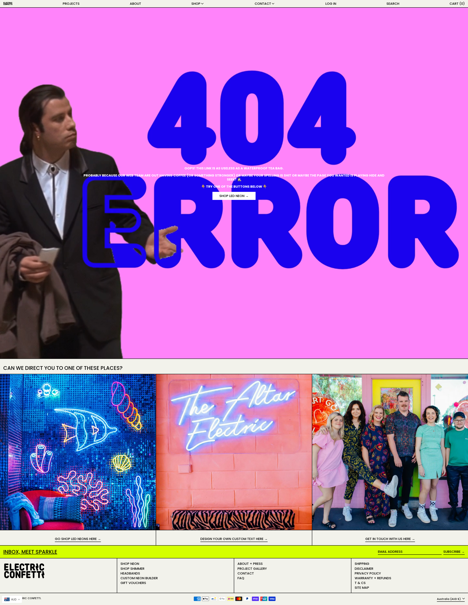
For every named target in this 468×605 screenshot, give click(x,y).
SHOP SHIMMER (132, 568)
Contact (245, 573)
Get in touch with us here (388, 539)
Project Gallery (252, 568)
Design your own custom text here (231, 539)
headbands (130, 573)
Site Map (362, 587)
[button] (392, 3)
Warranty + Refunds (373, 578)
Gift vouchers (133, 583)
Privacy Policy (368, 573)
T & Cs (360, 583)
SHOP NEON (129, 563)
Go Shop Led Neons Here (76, 539)
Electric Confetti (27, 598)
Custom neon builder (139, 578)
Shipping (362, 563)
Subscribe (452, 551)
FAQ (240, 578)
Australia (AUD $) (449, 599)
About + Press (250, 563)
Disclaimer (364, 568)
